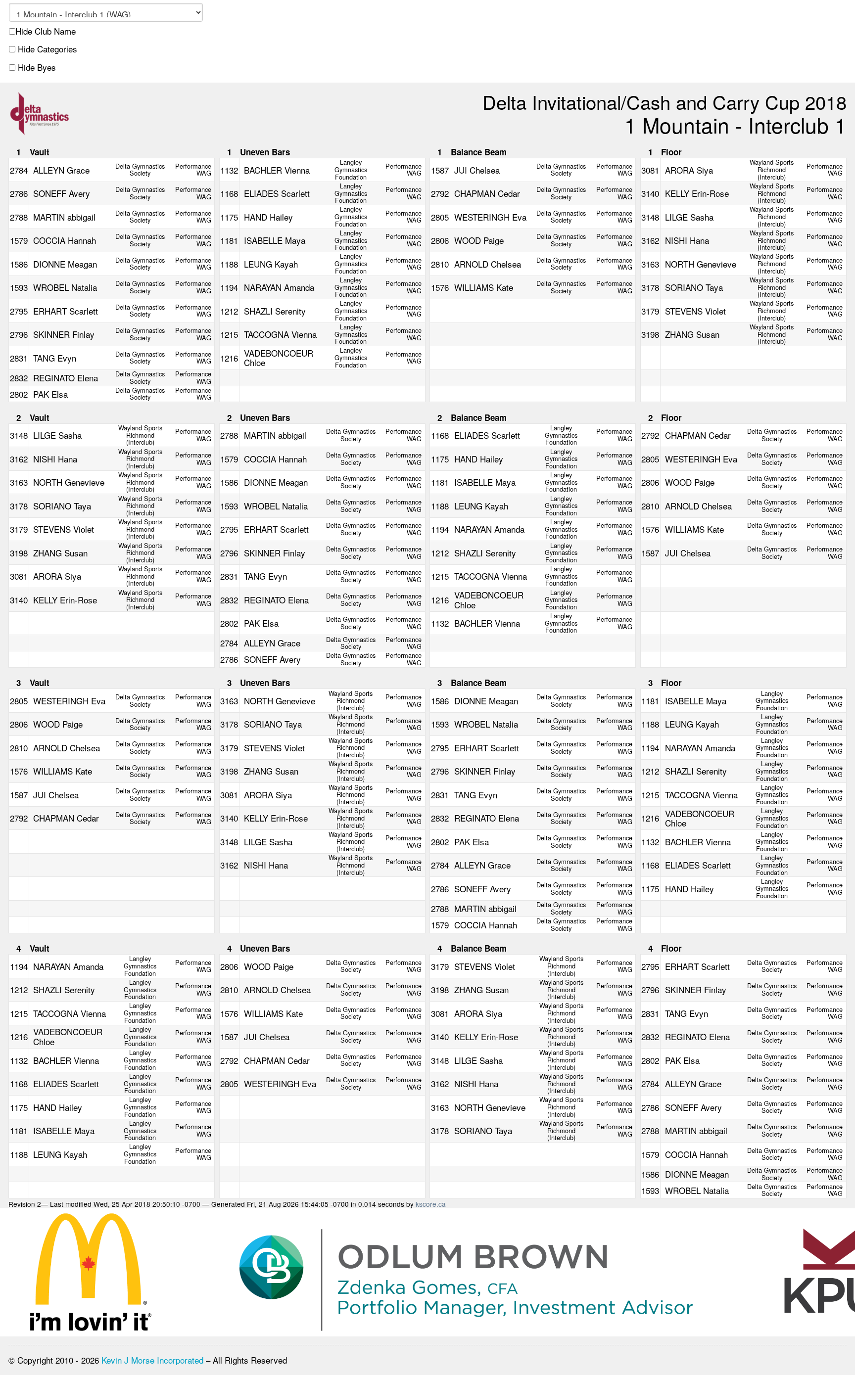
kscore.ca (431, 1204)
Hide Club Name (45, 31)
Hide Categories (46, 49)
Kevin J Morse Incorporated (152, 1360)
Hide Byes (35, 67)
